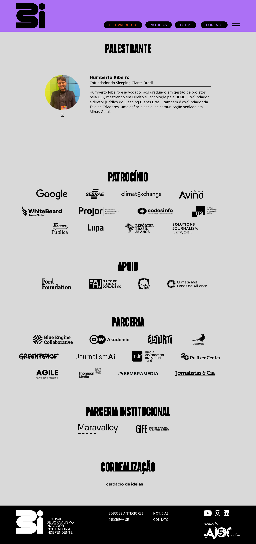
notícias (161, 513)
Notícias (158, 24)
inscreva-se (119, 519)
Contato (214, 24)
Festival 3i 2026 (123, 24)
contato (161, 519)
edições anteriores (126, 513)
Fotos (185, 24)
